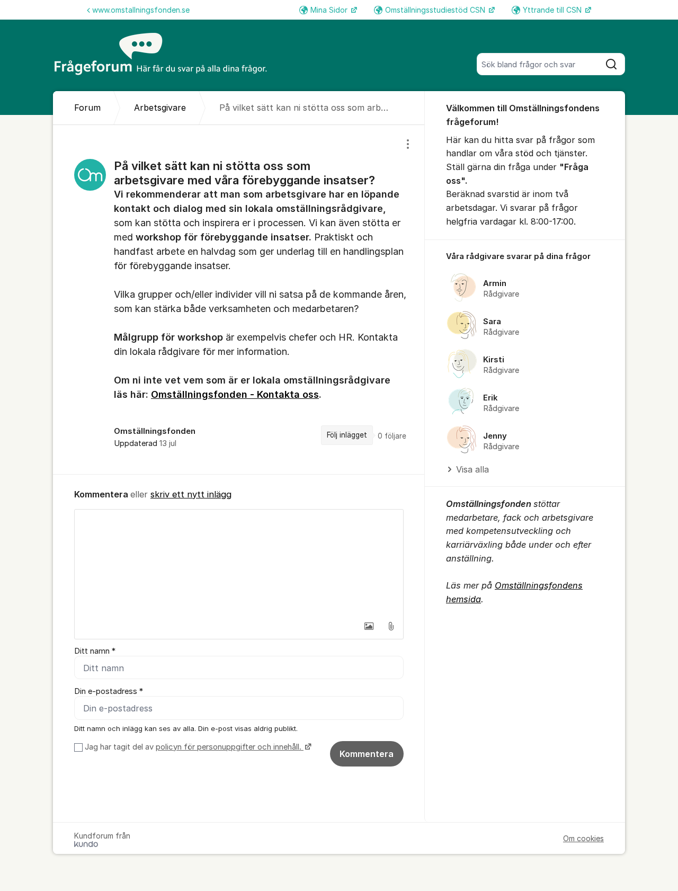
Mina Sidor (330, 9)
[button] (369, 626)
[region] (239, 299)
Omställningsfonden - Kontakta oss (235, 394)
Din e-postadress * (108, 691)
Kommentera (367, 754)
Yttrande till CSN (553, 9)
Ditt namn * (94, 651)
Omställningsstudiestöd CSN (436, 9)
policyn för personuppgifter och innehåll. (230, 747)
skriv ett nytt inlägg (190, 494)
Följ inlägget (347, 435)
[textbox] (239, 563)
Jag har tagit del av (193, 747)
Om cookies (583, 838)
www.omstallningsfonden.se (141, 9)
